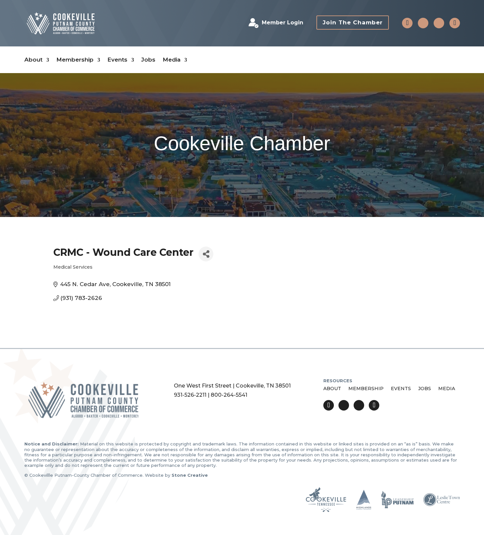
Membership (75, 60)
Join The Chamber (353, 22)
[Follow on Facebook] (423, 23)
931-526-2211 (190, 395)
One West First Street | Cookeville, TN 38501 (232, 386)
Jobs (148, 60)
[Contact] (407, 23)
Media (171, 60)
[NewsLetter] (454, 23)
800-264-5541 (229, 395)
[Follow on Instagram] (439, 23)
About (33, 60)
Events (117, 60)
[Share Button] (206, 254)
